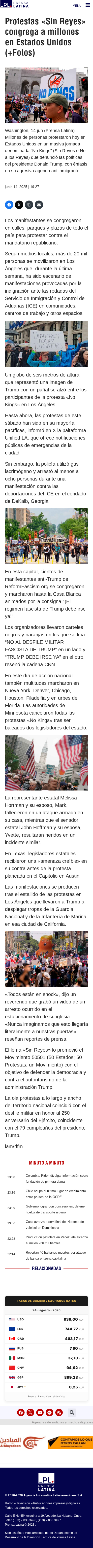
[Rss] (59, 1412)
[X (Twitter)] (19, 205)
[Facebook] (9, 205)
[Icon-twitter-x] (30, 1412)
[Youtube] (40, 1412)
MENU (77, 5)
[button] (72, 1413)
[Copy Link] (29, 205)
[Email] (39, 205)
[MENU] (87, 4)
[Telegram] (49, 1412)
